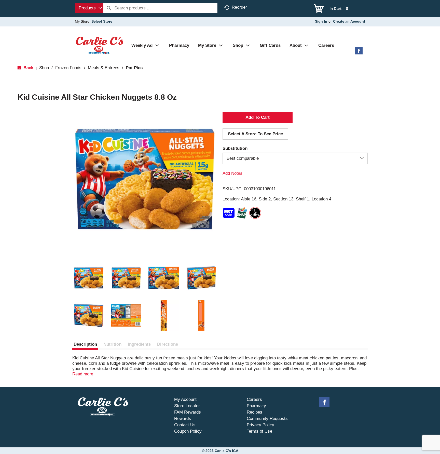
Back (27, 67)
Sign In (321, 21)
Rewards (182, 418)
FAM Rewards (187, 412)
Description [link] (85, 344)
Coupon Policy (188, 431)
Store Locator (187, 405)
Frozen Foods (68, 67)
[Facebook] (359, 52)
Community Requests (267, 418)
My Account (185, 399)
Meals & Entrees (103, 67)
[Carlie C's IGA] (99, 45)
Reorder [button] (239, 7)
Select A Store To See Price (255, 133)
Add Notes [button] (232, 173)
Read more (82, 374)
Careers (254, 399)
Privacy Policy (260, 424)
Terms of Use (259, 431)
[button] (88, 278)
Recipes (254, 412)
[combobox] (89, 8)
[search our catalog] (109, 8)
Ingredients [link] (139, 344)
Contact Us (185, 424)
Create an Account (349, 21)
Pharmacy (256, 405)
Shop (44, 67)
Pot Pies (134, 67)
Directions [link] (167, 344)
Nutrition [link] (112, 344)
